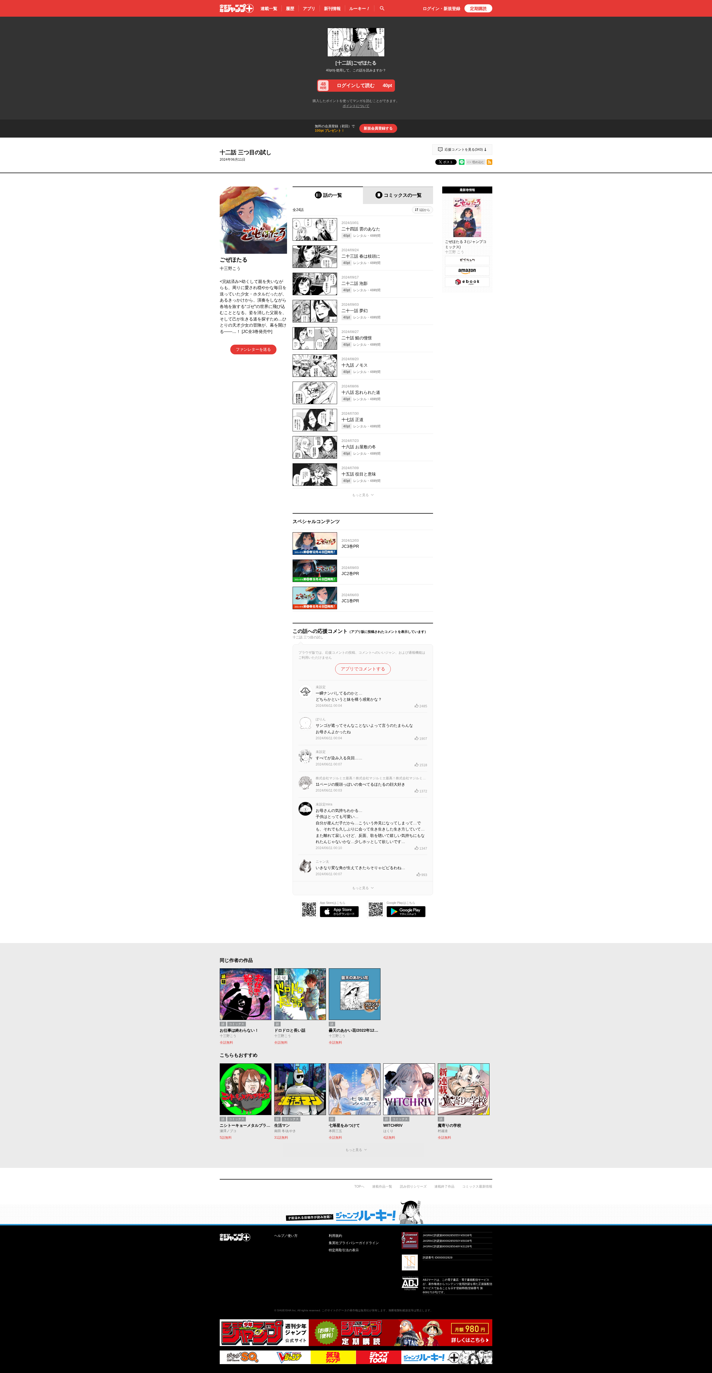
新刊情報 (332, 8)
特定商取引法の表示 (344, 1250)
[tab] (328, 195)
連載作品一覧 (382, 1186)
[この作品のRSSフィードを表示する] (489, 162)
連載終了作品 (444, 1186)
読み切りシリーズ (413, 1186)
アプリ (309, 8)
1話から (424, 210)
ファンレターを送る (253, 349)
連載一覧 (269, 8)
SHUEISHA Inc (286, 1310)
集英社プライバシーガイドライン (354, 1243)
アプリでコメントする (363, 668)
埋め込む (478, 162)
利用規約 (335, 1236)
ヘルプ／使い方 (286, 1236)
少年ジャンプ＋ (237, 8)
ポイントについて (356, 106)
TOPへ (359, 1186)
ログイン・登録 (441, 8)
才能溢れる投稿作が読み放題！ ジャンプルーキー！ (356, 1212)
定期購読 (478, 8)
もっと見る (360, 495)
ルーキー (359, 8)
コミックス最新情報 (477, 1186)
